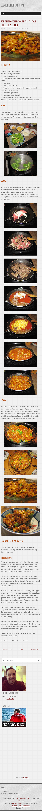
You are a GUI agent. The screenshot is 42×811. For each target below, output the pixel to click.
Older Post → (35, 649)
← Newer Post (6, 649)
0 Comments (21, 28)
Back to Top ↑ (21, 808)
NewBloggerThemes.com (21, 806)
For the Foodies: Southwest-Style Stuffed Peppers (18, 23)
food (26, 28)
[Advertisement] (21, 751)
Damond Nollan (5, 28)
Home (21, 649)
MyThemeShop (17, 803)
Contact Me (10, 699)
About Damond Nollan (10, 793)
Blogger (26, 778)
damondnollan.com (12, 5)
